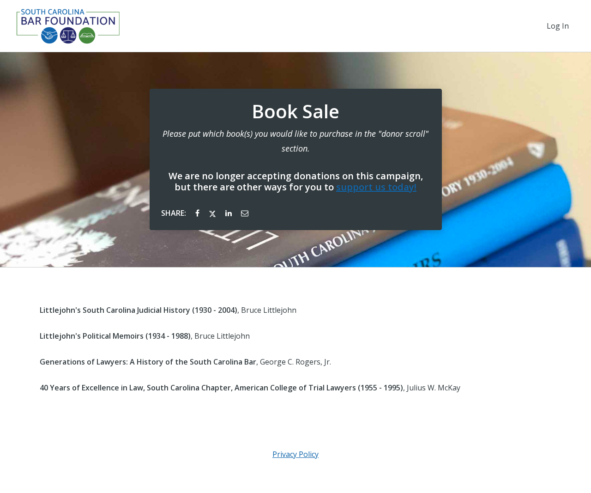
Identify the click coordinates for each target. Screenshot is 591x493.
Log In (558, 26)
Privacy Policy (295, 454)
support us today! (376, 187)
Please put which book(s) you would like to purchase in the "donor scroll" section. (295, 141)
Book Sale (295, 111)
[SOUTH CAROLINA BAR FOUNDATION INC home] (68, 25)
